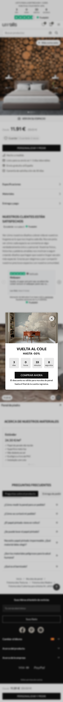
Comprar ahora (32, 375)
